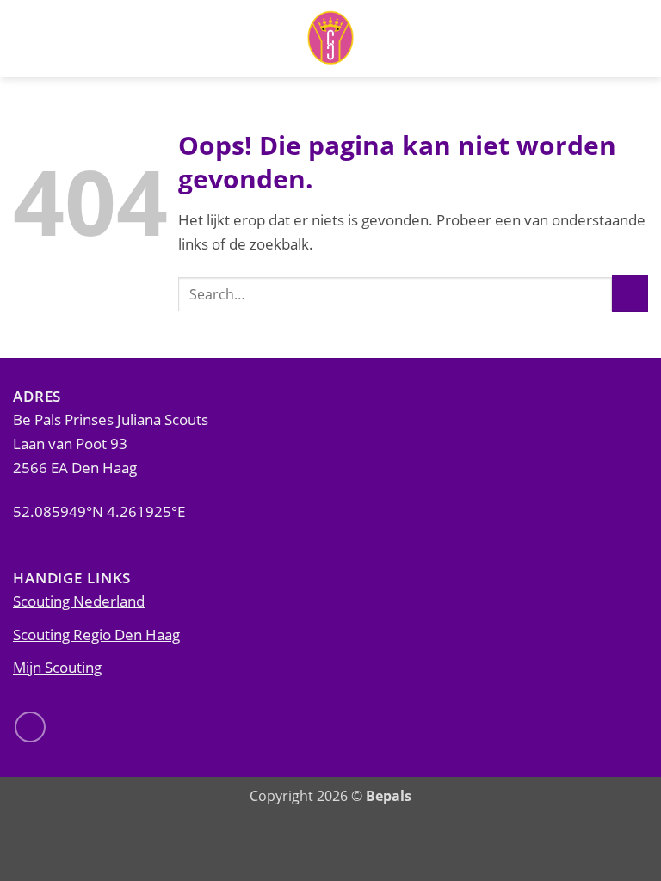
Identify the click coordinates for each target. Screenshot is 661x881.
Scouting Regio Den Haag (96, 634)
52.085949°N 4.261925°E (99, 511)
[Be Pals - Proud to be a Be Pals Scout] (330, 38)
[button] (637, 38)
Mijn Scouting (57, 666)
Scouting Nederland (79, 600)
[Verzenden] (630, 293)
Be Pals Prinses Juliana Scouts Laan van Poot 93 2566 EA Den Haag (110, 443)
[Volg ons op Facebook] (30, 727)
